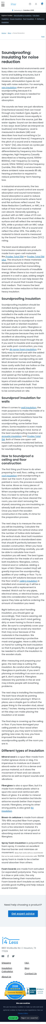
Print (42, 37)
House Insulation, (16, 19)
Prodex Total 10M (14, 256)
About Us (6, 976)
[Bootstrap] (13, 4)
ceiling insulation (28, 580)
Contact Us (31, 973)
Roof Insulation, (28, 19)
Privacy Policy (23, 1013)
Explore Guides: (7, 15)
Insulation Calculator (7, 970)
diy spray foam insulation (23, 349)
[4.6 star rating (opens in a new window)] (15, 989)
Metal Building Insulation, (23, 15)
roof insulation (9, 475)
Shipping (6, 962)
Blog (9, 33)
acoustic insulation (12, 436)
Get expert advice (23, 913)
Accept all (13, 1018)
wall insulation (28, 407)
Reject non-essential (29, 1018)
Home (4, 33)
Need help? (30, 4)
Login (36, 4)
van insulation (9, 87)
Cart (42, 3)
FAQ (27, 962)
